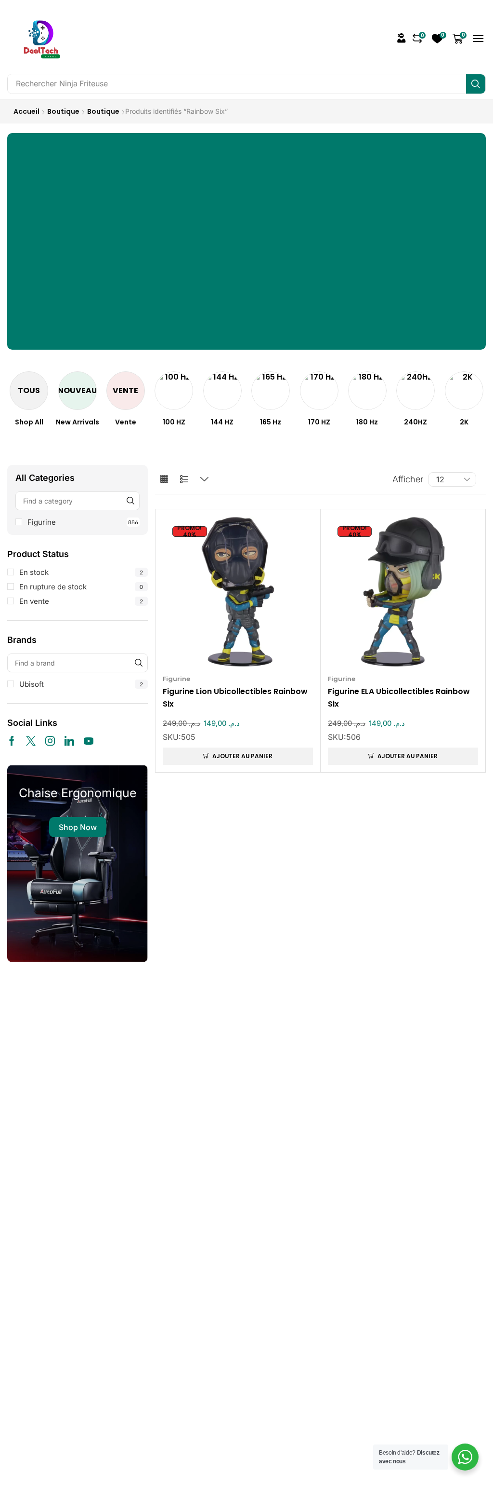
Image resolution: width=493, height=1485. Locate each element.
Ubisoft (81, 684)
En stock (81, 572)
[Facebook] (11, 741)
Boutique (63, 111)
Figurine (82, 522)
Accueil (26, 111)
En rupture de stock (81, 586)
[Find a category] (130, 501)
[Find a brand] (138, 663)
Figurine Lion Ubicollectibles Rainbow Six (235, 698)
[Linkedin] (69, 741)
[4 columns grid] (164, 479)
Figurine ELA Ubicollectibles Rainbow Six (399, 698)
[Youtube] (88, 741)
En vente (81, 601)
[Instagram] (50, 741)
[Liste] (184, 479)
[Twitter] (31, 741)
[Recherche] (475, 84)
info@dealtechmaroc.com (392, 1083)
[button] (401, 38)
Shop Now (78, 827)
